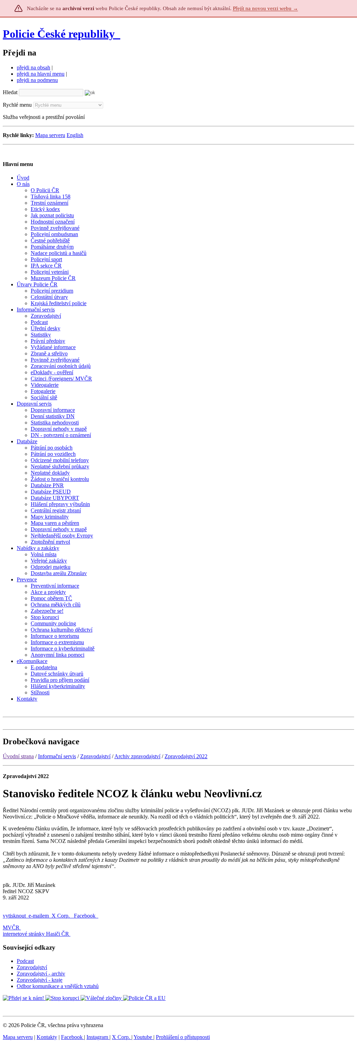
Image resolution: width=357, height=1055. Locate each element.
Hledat (10, 92)
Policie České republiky (59, 34)
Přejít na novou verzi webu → (265, 8)
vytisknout (14, 916)
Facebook (85, 916)
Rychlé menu (17, 105)
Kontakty (47, 1037)
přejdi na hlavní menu (40, 74)
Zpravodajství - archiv (41, 974)
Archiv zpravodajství (137, 756)
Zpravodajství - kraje (39, 980)
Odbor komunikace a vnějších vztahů (58, 986)
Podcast (25, 961)
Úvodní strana (18, 756)
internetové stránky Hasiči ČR (36, 934)
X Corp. (61, 916)
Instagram (97, 1037)
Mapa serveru (50, 135)
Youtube (143, 1037)
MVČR (11, 927)
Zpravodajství (95, 756)
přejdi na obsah (33, 67)
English (75, 135)
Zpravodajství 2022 (186, 756)
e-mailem (39, 916)
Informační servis (57, 756)
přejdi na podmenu (37, 80)
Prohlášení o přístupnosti (183, 1037)
